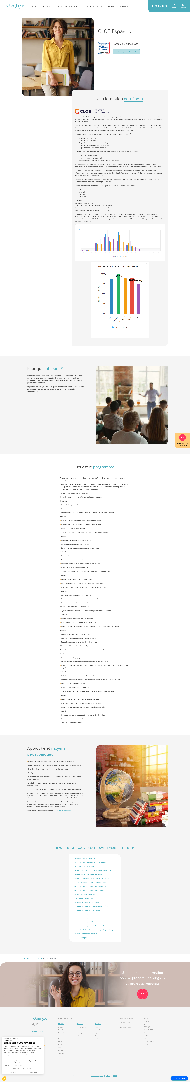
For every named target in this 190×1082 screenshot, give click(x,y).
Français (60, 1030)
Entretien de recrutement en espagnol (88, 874)
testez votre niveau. (64, 811)
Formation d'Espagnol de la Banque (87, 910)
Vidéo (146, 1018)
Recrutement (148, 1030)
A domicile (80, 1036)
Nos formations (41, 6)
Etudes (97, 1033)
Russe (60, 1044)
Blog (145, 1033)
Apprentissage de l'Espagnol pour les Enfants (90, 882)
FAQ (145, 1039)
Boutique (147, 1027)
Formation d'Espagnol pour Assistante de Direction (92, 906)
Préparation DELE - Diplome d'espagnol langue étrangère (95, 930)
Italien (60, 1042)
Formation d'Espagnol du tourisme (86, 914)
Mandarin (61, 1050)
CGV (108, 1076)
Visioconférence (81, 1027)
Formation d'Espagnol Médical (85, 922)
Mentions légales (97, 1076)
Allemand (61, 1036)
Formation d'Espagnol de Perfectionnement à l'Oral (92, 870)
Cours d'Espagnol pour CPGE (84, 894)
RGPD (115, 1076)
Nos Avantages (93, 6)
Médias (146, 1021)
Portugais (61, 1039)
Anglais (60, 1027)
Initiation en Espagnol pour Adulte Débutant (90, 862)
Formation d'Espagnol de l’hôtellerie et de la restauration (94, 926)
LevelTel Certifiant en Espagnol (85, 934)
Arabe (60, 1047)
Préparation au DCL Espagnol (85, 859)
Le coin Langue (149, 1041)
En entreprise (80, 1033)
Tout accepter (33, 1072)
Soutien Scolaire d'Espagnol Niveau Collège (90, 886)
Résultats (147, 1036)
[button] (4, 1078)
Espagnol (61, 1033)
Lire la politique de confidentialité (13, 1065)
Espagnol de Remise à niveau (84, 866)
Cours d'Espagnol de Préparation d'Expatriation (91, 878)
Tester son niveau (118, 6)
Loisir (96, 1027)
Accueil (26, 958)
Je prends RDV (179, 1078)
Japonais (61, 1053)
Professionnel (99, 1030)
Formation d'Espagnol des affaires (86, 902)
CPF (145, 1024)
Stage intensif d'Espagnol (83, 898)
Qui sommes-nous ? (68, 6)
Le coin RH (147, 1044)
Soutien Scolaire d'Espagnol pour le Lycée (89, 890)
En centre (79, 1030)
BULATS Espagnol (80, 938)
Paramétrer (12, 1072)
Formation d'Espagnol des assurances (88, 918)
